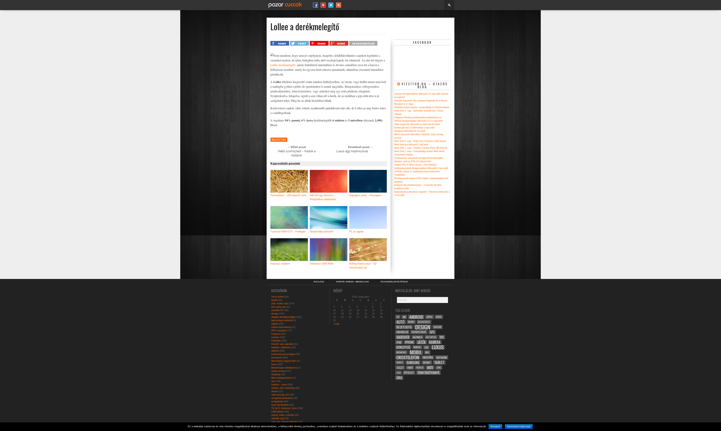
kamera (434, 342)
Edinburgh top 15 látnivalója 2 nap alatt (414, 127)
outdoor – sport (279, 384)
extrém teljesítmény (281, 327)
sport (427, 362)
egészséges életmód (282, 320)
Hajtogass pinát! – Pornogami (365, 195)
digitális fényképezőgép (283, 317)
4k (404, 317)
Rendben (495, 426)
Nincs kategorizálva (281, 378)
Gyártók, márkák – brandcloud (352, 282)
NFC (427, 352)
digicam (437, 327)
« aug (336, 323)
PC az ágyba (356, 231)
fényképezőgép (419, 332)
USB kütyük (277, 411)
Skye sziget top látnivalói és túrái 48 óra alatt (417, 124)
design (274, 313)
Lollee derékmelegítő (282, 65)
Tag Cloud (318, 282)
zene (439, 367)
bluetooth (404, 327)
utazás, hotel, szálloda (282, 415)
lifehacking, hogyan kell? (284, 361)
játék (421, 342)
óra (273, 381)
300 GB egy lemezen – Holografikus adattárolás (323, 197)
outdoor (441, 357)
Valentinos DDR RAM (321, 263)
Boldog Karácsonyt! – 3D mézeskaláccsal (362, 265)
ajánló (274, 300)
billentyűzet (424, 321)
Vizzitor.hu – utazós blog (425, 85)
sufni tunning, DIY (280, 394)
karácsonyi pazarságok (283, 354)
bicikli (411, 322)
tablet (439, 362)
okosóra (428, 357)
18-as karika (277, 296)
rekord (274, 391)
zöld (398, 372)
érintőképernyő (428, 373)
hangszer (276, 334)
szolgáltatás (277, 401)
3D (398, 316)
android (416, 317)
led (426, 347)
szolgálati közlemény (282, 398)
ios (442, 337)
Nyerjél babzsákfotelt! (321, 231)
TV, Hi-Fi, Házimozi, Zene (284, 408)
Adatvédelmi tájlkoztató (519, 426)
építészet (409, 372)
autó (400, 322)
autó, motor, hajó (279, 303)
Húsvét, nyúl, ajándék (282, 344)
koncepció (276, 357)
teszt (400, 367)
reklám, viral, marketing (283, 388)
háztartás (276, 340)
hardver (275, 337)
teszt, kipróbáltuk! (280, 405)
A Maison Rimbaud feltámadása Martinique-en (418, 117)
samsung (413, 362)
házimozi (417, 337)
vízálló (419, 367)
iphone (409, 342)
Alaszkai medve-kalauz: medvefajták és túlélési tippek (421, 107)
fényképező (402, 332)
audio (439, 316)
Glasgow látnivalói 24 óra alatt (409, 131)
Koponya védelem (280, 263)
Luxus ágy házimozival (352, 151)
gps (432, 332)
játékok (275, 351)
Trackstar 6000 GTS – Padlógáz (287, 231)
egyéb (274, 323)
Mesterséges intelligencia (284, 367)
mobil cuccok (278, 371)
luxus (274, 364)
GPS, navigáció (279, 330)
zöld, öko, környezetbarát (284, 421)
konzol (417, 347)
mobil (416, 352)
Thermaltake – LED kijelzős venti (288, 195)
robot (400, 362)
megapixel (401, 352)
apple (429, 317)
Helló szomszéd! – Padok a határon (297, 153)
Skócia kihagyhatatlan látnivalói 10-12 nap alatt (418, 121)
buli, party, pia (278, 307)
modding (275, 374)
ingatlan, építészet (280, 347)
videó (410, 367)
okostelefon (408, 357)
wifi (430, 367)
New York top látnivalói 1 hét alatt (411, 144)
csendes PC (277, 310)
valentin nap (277, 418)
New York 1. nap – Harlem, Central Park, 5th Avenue (420, 148)
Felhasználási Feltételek (394, 282)
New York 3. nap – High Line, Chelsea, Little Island (420, 141)
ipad (399, 342)
